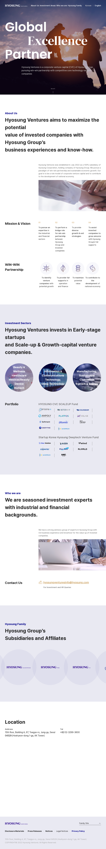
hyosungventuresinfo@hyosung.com (66, 582)
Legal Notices (62, 831)
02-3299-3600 (72, 732)
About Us (35, 5)
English (98, 5)
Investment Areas (48, 5)
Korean (88, 5)
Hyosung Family (75, 5)
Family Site (84, 823)
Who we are (61, 5)
